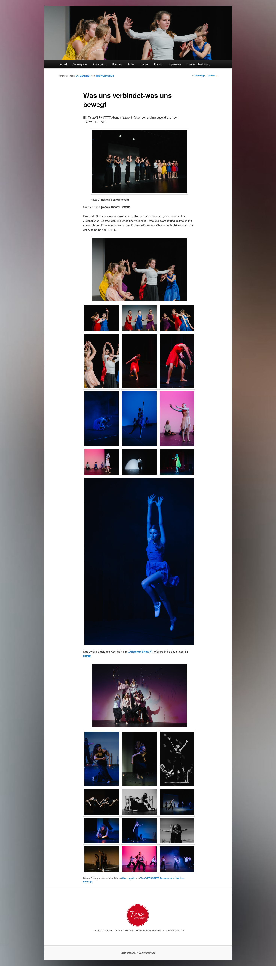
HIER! (87, 656)
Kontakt (158, 64)
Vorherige (198, 75)
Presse (144, 64)
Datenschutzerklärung (198, 64)
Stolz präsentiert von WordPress (138, 953)
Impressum (175, 64)
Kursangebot (99, 64)
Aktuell (63, 64)
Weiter (213, 75)
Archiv (131, 64)
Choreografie (80, 64)
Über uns (117, 64)
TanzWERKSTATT (105, 75)
